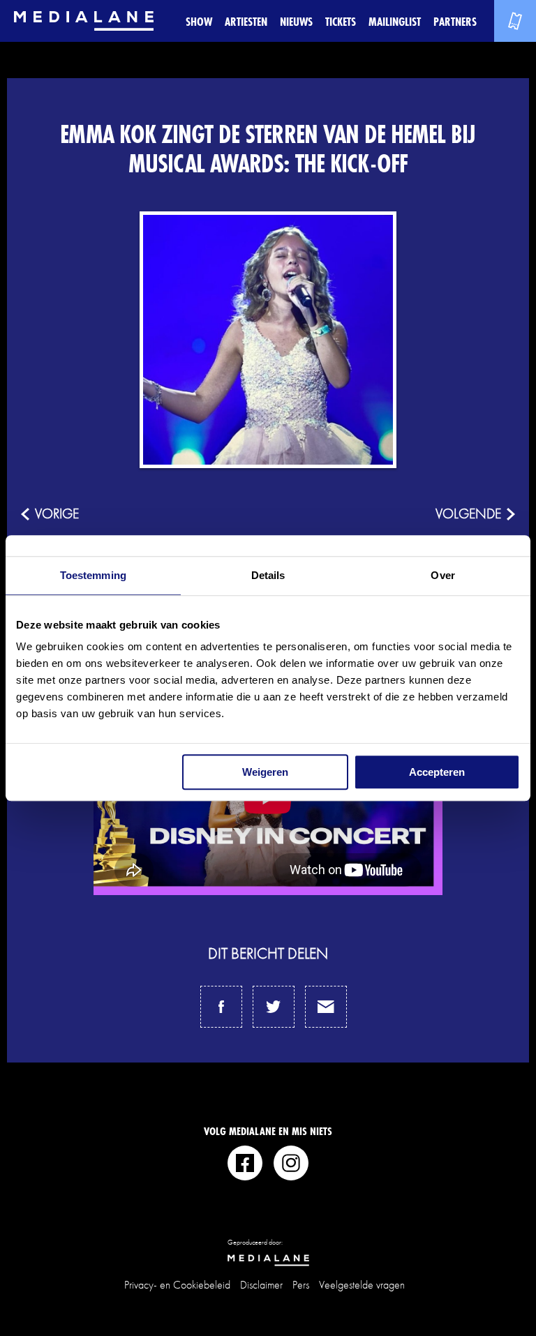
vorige (57, 513)
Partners (455, 21)
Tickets (340, 21)
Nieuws (296, 21)
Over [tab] (442, 575)
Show (199, 21)
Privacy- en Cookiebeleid (177, 1284)
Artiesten (246, 21)
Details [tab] (268, 575)
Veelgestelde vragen (362, 1284)
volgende (468, 513)
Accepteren (437, 772)
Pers (300, 1284)
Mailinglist (394, 21)
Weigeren (265, 772)
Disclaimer (261, 1284)
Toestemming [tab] (93, 575)
